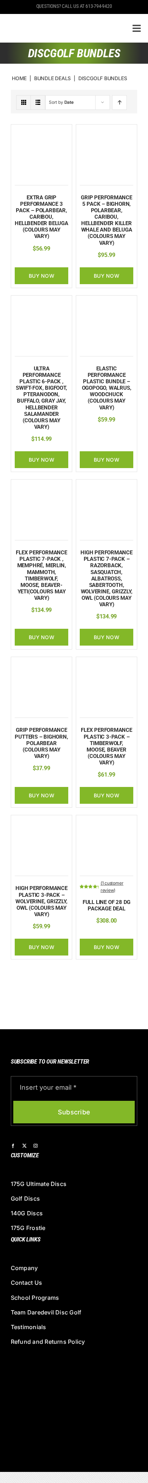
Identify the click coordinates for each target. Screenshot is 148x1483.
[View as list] (38, 103)
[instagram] (35, 1146)
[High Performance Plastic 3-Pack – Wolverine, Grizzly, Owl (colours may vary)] (41, 823)
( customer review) (112, 886)
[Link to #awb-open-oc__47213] (137, 28)
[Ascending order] (119, 103)
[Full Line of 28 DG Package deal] (106, 823)
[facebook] (13, 1146)
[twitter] (24, 1146)
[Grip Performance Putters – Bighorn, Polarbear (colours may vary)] (41, 664)
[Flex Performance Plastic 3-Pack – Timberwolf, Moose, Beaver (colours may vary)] (106, 664)
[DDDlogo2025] (58, 20)
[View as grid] (24, 103)
